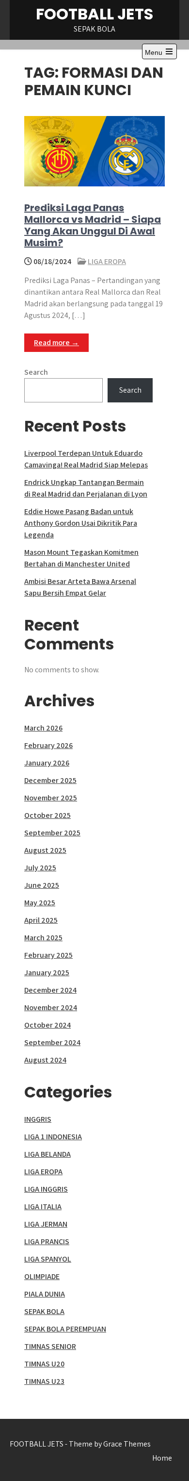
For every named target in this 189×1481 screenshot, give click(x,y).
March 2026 (43, 728)
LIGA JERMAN (45, 1224)
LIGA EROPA (107, 261)
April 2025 (41, 920)
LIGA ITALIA (43, 1206)
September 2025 (52, 833)
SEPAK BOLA (44, 1311)
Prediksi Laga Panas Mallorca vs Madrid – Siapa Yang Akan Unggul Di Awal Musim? (92, 225)
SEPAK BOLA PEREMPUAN (65, 1329)
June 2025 (41, 885)
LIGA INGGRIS (46, 1189)
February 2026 (48, 745)
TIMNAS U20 (44, 1364)
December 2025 (50, 780)
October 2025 (47, 815)
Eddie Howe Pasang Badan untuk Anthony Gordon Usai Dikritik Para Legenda (80, 523)
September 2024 (52, 1042)
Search (36, 372)
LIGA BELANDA (47, 1154)
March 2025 (43, 937)
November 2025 (50, 798)
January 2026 (46, 763)
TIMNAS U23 (44, 1381)
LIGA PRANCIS (46, 1241)
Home (162, 1458)
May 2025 (39, 903)
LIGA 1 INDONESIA (53, 1137)
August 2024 (45, 1060)
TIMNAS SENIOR (50, 1346)
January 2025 (46, 972)
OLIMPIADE (42, 1276)
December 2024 (50, 990)
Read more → (56, 342)
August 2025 (45, 850)
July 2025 (40, 868)
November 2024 (50, 1007)
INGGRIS (37, 1119)
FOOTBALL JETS (94, 14)
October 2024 (47, 1025)
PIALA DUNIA (44, 1294)
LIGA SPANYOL (47, 1259)
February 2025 (48, 955)
